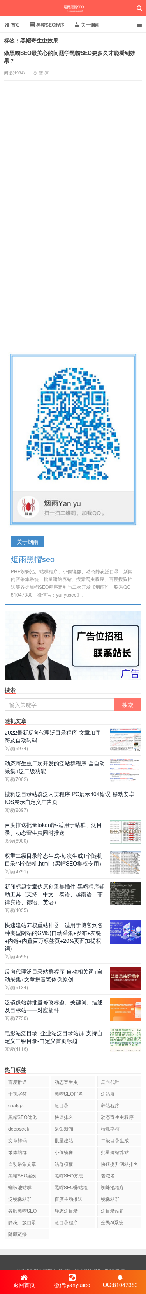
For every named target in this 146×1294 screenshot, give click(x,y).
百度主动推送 (69, 1198)
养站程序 (110, 1105)
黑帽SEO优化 (22, 1116)
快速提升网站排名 (119, 1163)
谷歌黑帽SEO (22, 1210)
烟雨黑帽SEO (73, 8)
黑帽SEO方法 (69, 1175)
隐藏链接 (17, 1233)
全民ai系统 (112, 1222)
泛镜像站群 (20, 1198)
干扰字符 (17, 1093)
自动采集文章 (22, 1163)
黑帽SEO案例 (22, 1175)
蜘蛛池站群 (20, 1187)
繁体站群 (17, 1152)
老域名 (108, 1175)
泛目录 (62, 1105)
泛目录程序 (66, 1222)
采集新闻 (64, 1128)
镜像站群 (110, 1198)
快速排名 (64, 1116)
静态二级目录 (22, 1222)
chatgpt (16, 1105)
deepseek (18, 1128)
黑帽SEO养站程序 (71, 1188)
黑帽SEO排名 (69, 1093)
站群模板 (64, 1163)
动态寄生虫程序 (117, 1116)
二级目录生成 (115, 1140)
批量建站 (64, 1140)
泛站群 (108, 1093)
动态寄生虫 (66, 1081)
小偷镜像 (64, 1152)
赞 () (44, 72)
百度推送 (17, 1081)
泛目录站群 (112, 1210)
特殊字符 (110, 1128)
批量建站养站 (115, 1152)
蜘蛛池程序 (112, 1187)
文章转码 (17, 1140)
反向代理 (110, 1081)
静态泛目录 (66, 1210)
